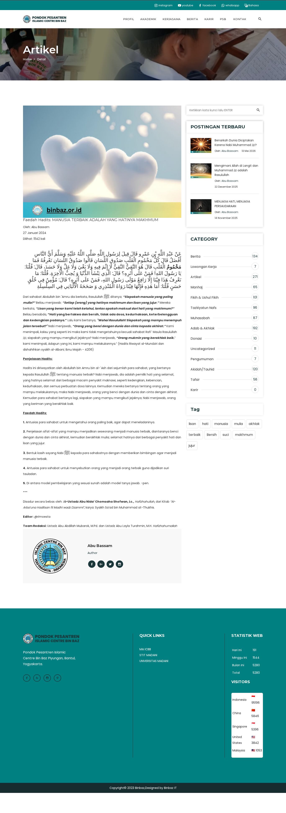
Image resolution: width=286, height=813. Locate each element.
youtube (187, 5)
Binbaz (139, 788)
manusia (221, 423)
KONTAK (239, 19)
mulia (238, 423)
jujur (192, 445)
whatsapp (232, 5)
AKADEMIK (148, 19)
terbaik (195, 434)
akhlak (254, 423)
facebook (209, 5)
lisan (192, 423)
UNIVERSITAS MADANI (153, 661)
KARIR (209, 19)
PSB (223, 19)
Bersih (212, 434)
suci (226, 434)
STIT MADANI (148, 655)
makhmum (244, 434)
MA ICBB (145, 649)
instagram (165, 5)
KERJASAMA (171, 19)
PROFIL (128, 19)
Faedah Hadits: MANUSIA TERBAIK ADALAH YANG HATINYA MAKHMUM (90, 220)
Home (27, 59)
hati (205, 423)
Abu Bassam (40, 227)
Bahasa (253, 5)
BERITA (192, 19)
